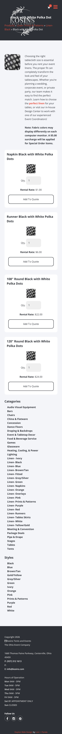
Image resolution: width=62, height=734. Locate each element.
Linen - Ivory (14, 458)
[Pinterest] (20, 718)
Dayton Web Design (24, 732)
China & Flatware (17, 419)
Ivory (10, 587)
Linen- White (14, 521)
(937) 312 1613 (14, 661)
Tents (10, 548)
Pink (9, 594)
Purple (11, 602)
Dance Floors (15, 427)
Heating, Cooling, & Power (22, 450)
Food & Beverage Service (22, 438)
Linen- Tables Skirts (19, 517)
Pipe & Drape (15, 537)
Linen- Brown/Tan (18, 470)
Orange (11, 591)
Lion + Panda (41, 732)
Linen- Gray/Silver (18, 478)
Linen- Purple (15, 505)
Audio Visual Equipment (21, 407)
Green (10, 583)
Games (11, 442)
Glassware (13, 446)
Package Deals (15, 533)
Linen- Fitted (14, 474)
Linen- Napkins (16, 486)
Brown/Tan (13, 571)
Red (9, 606)
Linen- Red (13, 509)
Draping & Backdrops (20, 430)
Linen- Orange (15, 489)
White (10, 610)
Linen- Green (15, 482)
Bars (10, 411)
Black (10, 563)
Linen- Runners (16, 513)
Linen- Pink (14, 497)
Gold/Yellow (14, 575)
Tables (11, 545)
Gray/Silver (14, 579)
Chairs (11, 415)
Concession (14, 423)
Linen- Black (14, 462)
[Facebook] (7, 718)
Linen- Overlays (16, 493)
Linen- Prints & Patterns (21, 501)
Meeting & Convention (20, 529)
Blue (10, 567)
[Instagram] (13, 718)
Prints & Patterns (17, 598)
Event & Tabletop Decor (21, 434)
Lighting (12, 454)
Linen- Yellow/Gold (18, 525)
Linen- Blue (14, 466)
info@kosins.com (15, 669)
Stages (11, 541)
